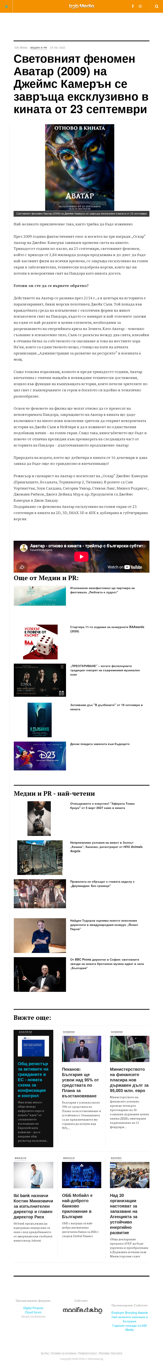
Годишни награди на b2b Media (129, 1327)
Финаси (20, 1158)
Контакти (116, 1353)
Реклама (104, 1353)
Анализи (25, 1031)
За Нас (45, 1353)
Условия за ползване (63, 1353)
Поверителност (87, 1353)
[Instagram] (140, 6)
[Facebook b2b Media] (133, 6)
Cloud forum (33, 1312)
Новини (69, 1031)
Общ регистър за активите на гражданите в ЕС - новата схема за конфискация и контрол (33, 1079)
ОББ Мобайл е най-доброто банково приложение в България (77, 1205)
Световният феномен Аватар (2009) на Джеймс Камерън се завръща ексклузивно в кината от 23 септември (81, 83)
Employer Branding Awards (129, 1312)
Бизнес (116, 1158)
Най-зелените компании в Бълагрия (130, 1319)
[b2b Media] (81, 6)
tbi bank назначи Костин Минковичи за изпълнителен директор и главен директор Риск (33, 1206)
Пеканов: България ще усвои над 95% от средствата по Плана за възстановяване (80, 1082)
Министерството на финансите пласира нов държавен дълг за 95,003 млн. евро (129, 1079)
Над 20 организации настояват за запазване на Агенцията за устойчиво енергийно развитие (123, 1213)
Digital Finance (33, 1308)
